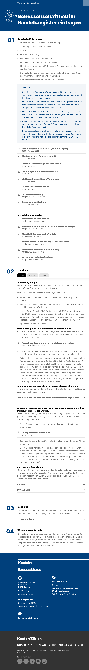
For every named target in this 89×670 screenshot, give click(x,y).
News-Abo (41, 645)
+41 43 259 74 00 (59, 582)
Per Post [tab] (32, 275)
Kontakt (21, 645)
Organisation (33, 3)
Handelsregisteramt (29, 569)
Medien (52, 645)
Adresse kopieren (25, 594)
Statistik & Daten (67, 645)
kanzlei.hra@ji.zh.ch (28, 618)
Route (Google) (24, 590)
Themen (21, 3)
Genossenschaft (27, 10)
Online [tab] (21, 275)
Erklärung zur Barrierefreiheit (60, 650)
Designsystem (42, 650)
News (31, 645)
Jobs (80, 645)
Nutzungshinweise (23, 653)
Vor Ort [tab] (44, 275)
